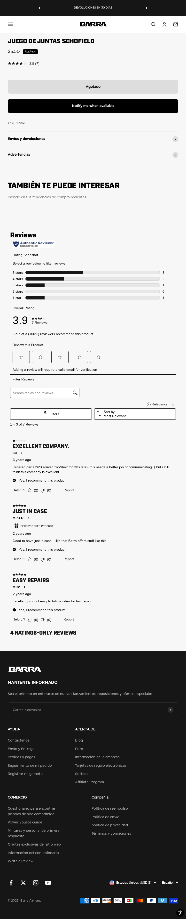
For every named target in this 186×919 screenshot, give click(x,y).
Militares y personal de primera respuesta (34, 833)
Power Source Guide (25, 822)
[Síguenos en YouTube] (48, 882)
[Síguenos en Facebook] (11, 882)
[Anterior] (39, 7)
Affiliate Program (89, 782)
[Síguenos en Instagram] (35, 882)
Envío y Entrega (21, 749)
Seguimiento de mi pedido (30, 765)
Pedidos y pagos (21, 757)
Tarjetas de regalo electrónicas (100, 765)
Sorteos (81, 774)
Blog (79, 740)
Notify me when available (93, 106)
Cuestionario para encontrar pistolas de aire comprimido (31, 811)
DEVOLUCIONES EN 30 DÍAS (93, 7)
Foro (79, 749)
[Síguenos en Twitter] (23, 882)
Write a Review (20, 861)
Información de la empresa (97, 757)
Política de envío (105, 817)
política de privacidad (110, 825)
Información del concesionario (33, 853)
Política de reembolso (110, 808)
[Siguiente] (146, 7)
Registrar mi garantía (25, 774)
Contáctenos (18, 740)
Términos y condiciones (111, 833)
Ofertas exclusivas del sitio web (34, 844)
